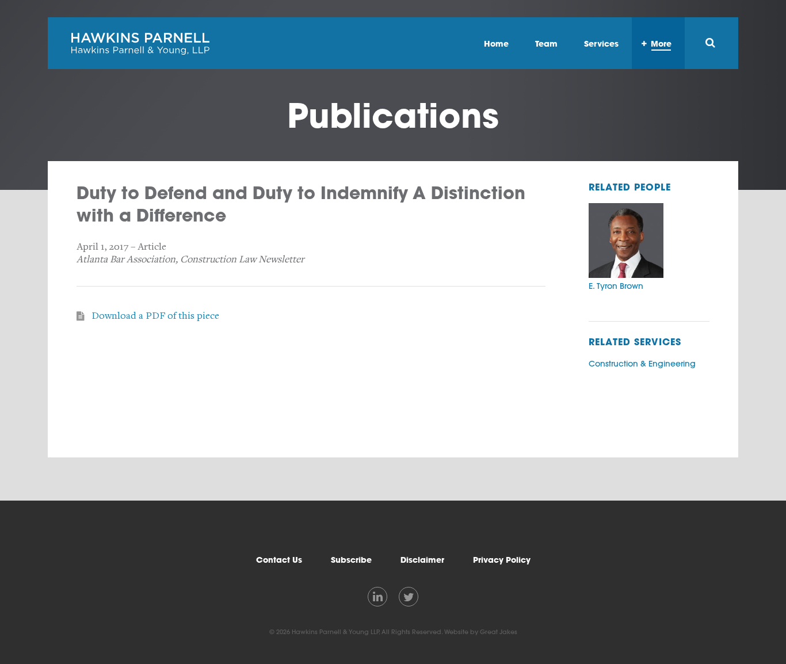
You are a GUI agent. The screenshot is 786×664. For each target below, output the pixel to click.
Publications (393, 115)
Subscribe (351, 560)
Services (601, 43)
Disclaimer (422, 560)
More (661, 43)
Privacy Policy (502, 560)
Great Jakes (498, 632)
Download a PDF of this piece (155, 316)
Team (546, 43)
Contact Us (279, 560)
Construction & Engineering (642, 363)
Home (496, 43)
